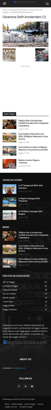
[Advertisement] (25, 84)
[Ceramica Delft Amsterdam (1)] (25, 34)
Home (5, 10)
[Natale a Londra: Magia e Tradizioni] (9, 164)
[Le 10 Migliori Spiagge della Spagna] (9, 215)
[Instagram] (25, 386)
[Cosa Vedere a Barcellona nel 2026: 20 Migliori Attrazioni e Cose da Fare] (9, 137)
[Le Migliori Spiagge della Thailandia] (9, 202)
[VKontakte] (32, 386)
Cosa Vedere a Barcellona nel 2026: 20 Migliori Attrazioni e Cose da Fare (33, 136)
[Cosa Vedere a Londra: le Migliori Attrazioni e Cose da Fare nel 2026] (9, 151)
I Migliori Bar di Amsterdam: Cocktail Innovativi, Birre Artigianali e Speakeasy (33, 123)
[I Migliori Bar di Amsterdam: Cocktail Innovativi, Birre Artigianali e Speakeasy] (9, 124)
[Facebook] (19, 386)
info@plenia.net (18, 368)
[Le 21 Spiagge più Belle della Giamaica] (9, 189)
